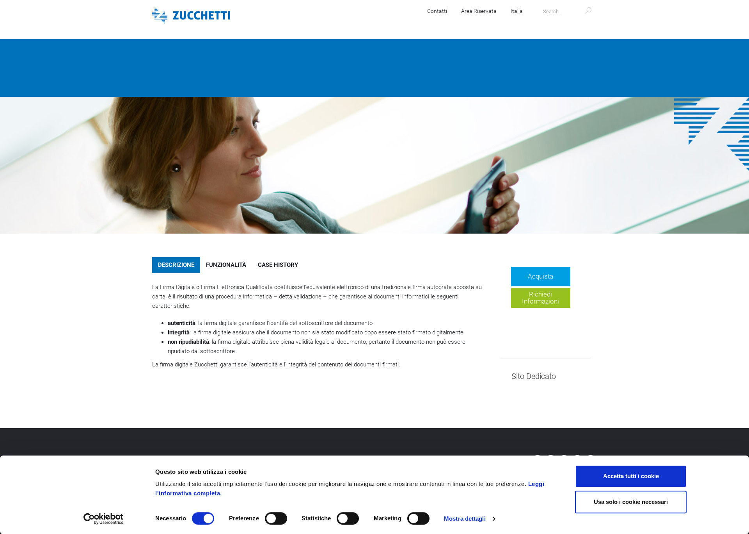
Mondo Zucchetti (569, 23)
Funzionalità (226, 264)
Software (328, 23)
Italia (517, 11)
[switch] (276, 518)
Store (479, 23)
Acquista (540, 276)
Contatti (437, 11)
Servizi (409, 23)
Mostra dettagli (465, 518)
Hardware (370, 23)
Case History (278, 264)
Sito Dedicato (533, 376)
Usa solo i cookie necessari (631, 501)
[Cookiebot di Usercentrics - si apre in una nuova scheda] (103, 519)
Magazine (516, 23)
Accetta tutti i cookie (631, 476)
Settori (445, 23)
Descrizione (176, 264)
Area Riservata (479, 11)
